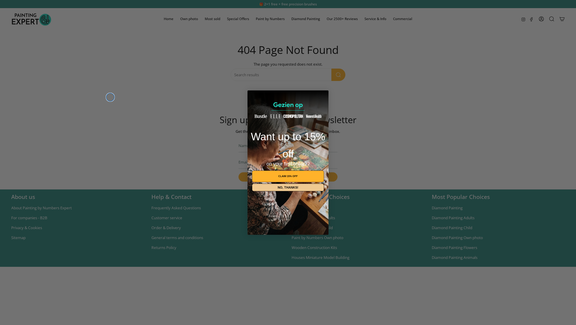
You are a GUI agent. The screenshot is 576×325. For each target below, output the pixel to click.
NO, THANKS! (288, 187)
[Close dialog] (110, 97)
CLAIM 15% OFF (288, 176)
